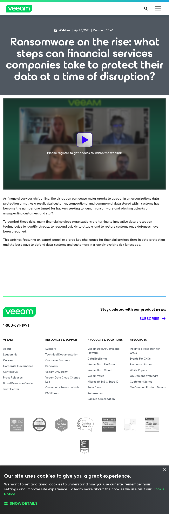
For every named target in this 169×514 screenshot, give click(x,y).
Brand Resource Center (18, 383)
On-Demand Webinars (144, 376)
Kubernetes (95, 393)
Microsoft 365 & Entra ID (103, 381)
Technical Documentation (61, 354)
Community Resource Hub (62, 387)
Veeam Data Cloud (99, 370)
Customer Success (57, 360)
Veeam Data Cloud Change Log (62, 379)
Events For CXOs (140, 358)
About (7, 348)
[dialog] (84, 489)
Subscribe (149, 319)
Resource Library (141, 364)
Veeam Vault (96, 376)
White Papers (138, 370)
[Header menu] (158, 8)
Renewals (51, 366)
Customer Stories (141, 381)
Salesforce (95, 387)
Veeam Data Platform (101, 364)
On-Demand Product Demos (148, 387)
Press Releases (13, 377)
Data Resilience (98, 358)
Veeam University (56, 371)
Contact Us (10, 371)
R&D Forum (52, 393)
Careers (8, 360)
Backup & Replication (101, 399)
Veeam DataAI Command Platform (104, 350)
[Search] (145, 8)
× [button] (164, 469)
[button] (84, 504)
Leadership (10, 354)
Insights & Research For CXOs (145, 350)
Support (50, 348)
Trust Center (11, 389)
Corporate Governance (18, 366)
